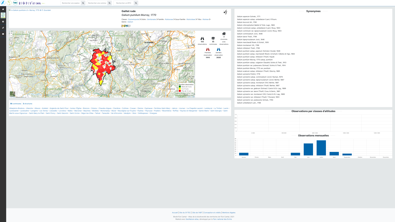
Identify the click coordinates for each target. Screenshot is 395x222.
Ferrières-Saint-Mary (162, 108)
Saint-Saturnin (62, 113)
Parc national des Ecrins (222, 219)
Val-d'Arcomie (116, 113)
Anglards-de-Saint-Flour (59, 108)
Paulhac (141, 111)
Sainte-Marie (204, 111)
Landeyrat (208, 108)
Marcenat (78, 111)
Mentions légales (228, 213)
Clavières (116, 108)
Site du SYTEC (185, 213)
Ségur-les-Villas (87, 113)
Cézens (94, 108)
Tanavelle (105, 113)
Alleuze (37, 108)
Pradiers (157, 111)
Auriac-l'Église (75, 108)
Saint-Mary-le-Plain (36, 113)
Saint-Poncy (50, 113)
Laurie (226, 108)
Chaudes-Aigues (105, 108)
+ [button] (11, 33)
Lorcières (62, 111)
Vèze (134, 113)
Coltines (125, 108)
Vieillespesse (143, 113)
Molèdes (95, 111)
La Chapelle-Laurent (195, 108)
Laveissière (24, 111)
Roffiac (176, 111)
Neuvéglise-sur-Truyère (127, 111)
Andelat (45, 108)
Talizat (97, 113)
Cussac (133, 108)
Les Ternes (44, 111)
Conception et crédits (212, 213)
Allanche (29, 108)
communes (15, 104)
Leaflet (189, 97)
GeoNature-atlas (192, 219)
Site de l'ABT (197, 213)
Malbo (70, 111)
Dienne (140, 108)
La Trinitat (218, 108)
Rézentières (166, 111)
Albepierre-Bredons (16, 108)
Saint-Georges (216, 111)
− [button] (11, 36)
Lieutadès (53, 111)
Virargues (153, 113)
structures (27, 104)
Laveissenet (14, 111)
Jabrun (174, 108)
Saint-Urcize (75, 113)
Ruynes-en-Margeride (188, 111)
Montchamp (105, 111)
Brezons (86, 108)
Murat (114, 111)
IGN (194, 97)
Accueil (175, 213)
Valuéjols (127, 113)
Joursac (182, 108)
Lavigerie (34, 111)
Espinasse (148, 108)
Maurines (86, 111)
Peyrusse (148, 111)
